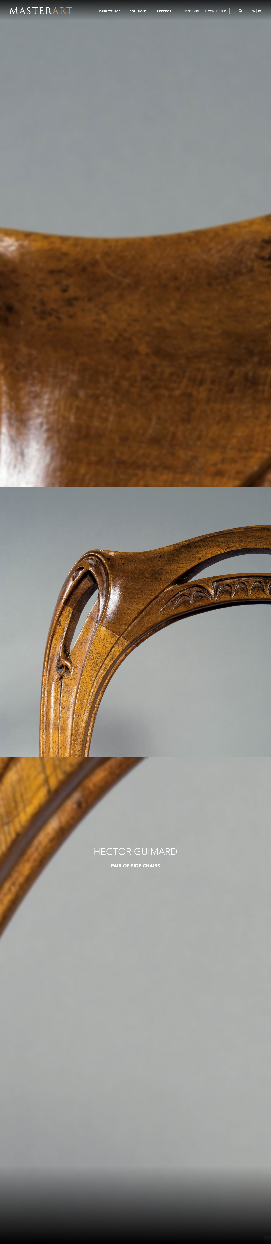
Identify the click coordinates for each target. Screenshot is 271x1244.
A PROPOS (163, 11)
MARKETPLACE (109, 11)
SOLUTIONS (138, 11)
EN (253, 11)
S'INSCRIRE (192, 11)
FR (260, 11)
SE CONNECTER (215, 11)
